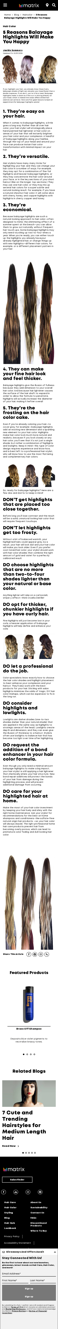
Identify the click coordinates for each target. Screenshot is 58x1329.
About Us (35, 1202)
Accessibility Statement (17, 1243)
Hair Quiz (9, 1223)
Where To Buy (38, 1231)
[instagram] (28, 1192)
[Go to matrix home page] (29, 5)
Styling (8, 1213)
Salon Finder (17, 1180)
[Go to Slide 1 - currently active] (23, 1054)
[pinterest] (40, 1192)
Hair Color (10, 1208)
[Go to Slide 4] (34, 1054)
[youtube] (15, 1192)
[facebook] (3, 1192)
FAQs (33, 1218)
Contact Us (37, 1213)
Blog (7, 1218)
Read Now (10, 1146)
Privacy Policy (11, 1236)
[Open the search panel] (53, 4)
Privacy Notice (18, 1311)
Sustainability (38, 1208)
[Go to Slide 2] (27, 1054)
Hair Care (10, 1202)
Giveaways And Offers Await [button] (25, 1252)
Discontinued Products (38, 1224)
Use (21, 1307)
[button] (5, 5)
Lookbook (10, 1228)
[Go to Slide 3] (31, 1054)
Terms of (15, 1307)
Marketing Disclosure (16, 1309)
